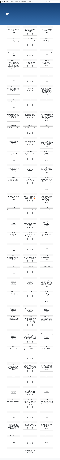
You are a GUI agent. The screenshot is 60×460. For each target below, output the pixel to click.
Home (7, 1)
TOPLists (10, 1)
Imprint (27, 458)
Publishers (16, 1)
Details (13, 32)
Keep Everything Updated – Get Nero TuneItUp (26, 1)
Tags (13, 1)
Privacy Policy (31, 458)
